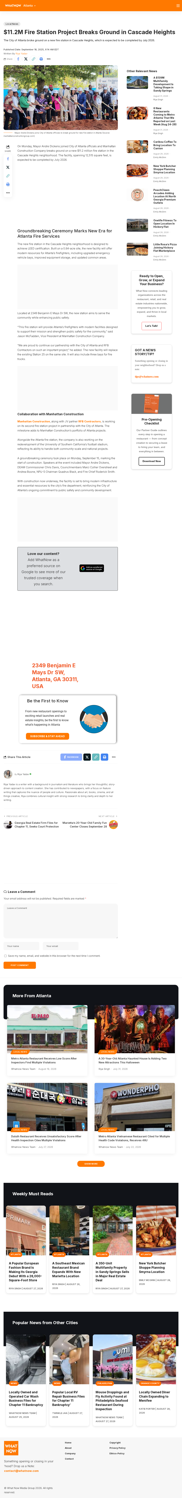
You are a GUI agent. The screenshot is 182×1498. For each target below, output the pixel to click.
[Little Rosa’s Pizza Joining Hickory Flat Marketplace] (137, 249)
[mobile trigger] (179, 6)
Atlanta (16, 1254)
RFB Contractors (89, 421)
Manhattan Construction (33, 421)
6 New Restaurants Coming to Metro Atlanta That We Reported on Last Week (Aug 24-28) (164, 116)
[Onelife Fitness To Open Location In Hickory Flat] (137, 225)
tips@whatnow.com (147, 376)
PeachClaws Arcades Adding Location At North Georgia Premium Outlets (164, 196)
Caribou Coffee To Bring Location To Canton (164, 145)
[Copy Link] (33, 59)
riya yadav (21, 53)
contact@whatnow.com (21, 1471)
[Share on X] (25, 59)
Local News (12, 24)
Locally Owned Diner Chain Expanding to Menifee (154, 1396)
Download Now (152, 461)
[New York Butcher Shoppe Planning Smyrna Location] (137, 170)
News (14, 1383)
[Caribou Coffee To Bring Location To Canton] (137, 146)
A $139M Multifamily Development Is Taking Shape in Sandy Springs (163, 84)
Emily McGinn (159, 157)
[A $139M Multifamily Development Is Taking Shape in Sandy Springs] (137, 82)
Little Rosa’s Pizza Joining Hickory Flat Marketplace (165, 247)
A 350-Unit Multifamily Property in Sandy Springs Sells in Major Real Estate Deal (112, 1272)
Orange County (150, 1383)
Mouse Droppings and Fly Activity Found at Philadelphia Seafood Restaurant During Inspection (112, 1400)
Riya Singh (158, 99)
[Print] (41, 59)
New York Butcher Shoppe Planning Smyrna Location (164, 169)
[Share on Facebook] (18, 59)
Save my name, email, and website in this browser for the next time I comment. (54, 955)
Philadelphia (104, 1383)
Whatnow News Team (23, 1068)
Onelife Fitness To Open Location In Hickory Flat (164, 223)
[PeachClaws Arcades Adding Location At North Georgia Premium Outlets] (137, 194)
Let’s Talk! (151, 325)
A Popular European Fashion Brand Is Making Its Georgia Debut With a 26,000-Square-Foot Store (25, 1272)
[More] (48, 59)
